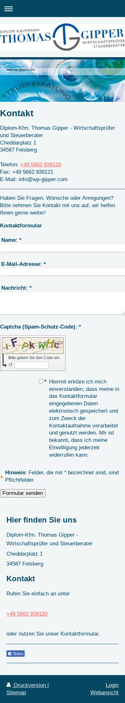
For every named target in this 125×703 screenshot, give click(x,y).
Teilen (17, 654)
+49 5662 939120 (40, 165)
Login (112, 685)
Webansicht (104, 693)
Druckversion (29, 685)
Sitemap (16, 693)
